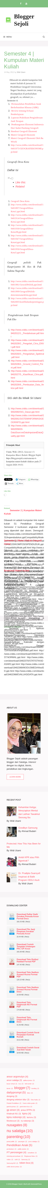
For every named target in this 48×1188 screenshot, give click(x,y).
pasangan (22, 1141)
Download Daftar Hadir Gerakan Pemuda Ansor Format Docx (28, 916)
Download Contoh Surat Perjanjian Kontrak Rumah (28, 1034)
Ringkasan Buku (30, 1156)
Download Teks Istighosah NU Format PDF (27, 1004)
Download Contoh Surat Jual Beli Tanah (28, 1049)
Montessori (13, 1121)
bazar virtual (12, 1084)
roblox (10, 1159)
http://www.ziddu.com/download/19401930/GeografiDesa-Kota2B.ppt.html (27, 228)
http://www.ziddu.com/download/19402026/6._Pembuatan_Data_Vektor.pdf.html (27, 384)
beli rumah (29, 1084)
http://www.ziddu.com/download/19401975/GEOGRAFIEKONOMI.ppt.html (27, 148)
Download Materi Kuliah (16, 570)
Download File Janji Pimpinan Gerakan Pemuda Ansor (26, 931)
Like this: (20, 182)
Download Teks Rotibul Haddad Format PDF (27, 960)
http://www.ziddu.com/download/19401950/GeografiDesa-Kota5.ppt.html (27, 249)
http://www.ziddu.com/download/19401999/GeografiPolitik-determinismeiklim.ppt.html (27, 291)
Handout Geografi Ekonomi (24, 131)
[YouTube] (26, 3)
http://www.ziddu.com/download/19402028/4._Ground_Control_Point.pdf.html (27, 364)
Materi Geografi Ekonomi (23, 135)
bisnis (10, 1088)
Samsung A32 (12, 1163)
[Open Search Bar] (43, 37)
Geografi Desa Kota (20, 201)
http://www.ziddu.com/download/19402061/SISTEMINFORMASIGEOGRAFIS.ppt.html (27, 419)
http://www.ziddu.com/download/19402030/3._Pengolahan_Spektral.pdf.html (27, 354)
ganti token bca (26, 1106)
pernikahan (11, 1149)
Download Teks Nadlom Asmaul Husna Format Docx (28, 989)
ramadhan (32, 1152)
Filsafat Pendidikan (14, 1103)
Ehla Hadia (35, 1100)
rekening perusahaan (15, 1156)
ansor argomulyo (17, 1076)
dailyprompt (16, 1092)
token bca (26, 1163)
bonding (35, 1088)
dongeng (12, 1096)
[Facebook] (20, 3)
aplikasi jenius (29, 1080)
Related (20, 186)
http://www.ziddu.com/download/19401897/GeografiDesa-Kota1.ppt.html (27, 208)
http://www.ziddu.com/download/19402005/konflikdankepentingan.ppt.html (27, 302)
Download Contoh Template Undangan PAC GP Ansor (26, 946)
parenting (18, 1136)
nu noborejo (27, 1121)
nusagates (17, 1125)
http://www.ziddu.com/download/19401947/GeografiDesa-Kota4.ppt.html (27, 239)
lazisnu (31, 1117)
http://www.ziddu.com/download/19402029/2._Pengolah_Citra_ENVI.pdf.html (27, 343)
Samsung (25, 1159)
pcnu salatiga (33, 1141)
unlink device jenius (14, 1166)
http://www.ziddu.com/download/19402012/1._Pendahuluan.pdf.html (27, 333)
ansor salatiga (14, 1080)
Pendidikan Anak (19, 1145)
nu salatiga (20, 1130)
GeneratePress (36, 1184)
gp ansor (13, 1110)
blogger (22, 1088)
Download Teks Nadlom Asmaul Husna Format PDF (28, 974)
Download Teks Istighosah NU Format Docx (27, 1019)
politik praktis (23, 1149)
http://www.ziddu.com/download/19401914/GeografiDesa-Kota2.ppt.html (27, 218)
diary (30, 1093)
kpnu (26, 1113)
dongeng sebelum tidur (18, 1100)
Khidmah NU (14, 1114)
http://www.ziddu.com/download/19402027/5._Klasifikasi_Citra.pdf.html (27, 374)
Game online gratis (30, 1103)
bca (21, 1084)
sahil (17, 1159)
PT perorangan (16, 1152)
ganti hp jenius (12, 1106)
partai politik (12, 1141)
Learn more (15, 777)
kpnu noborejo (16, 1117)
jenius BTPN (28, 1110)
